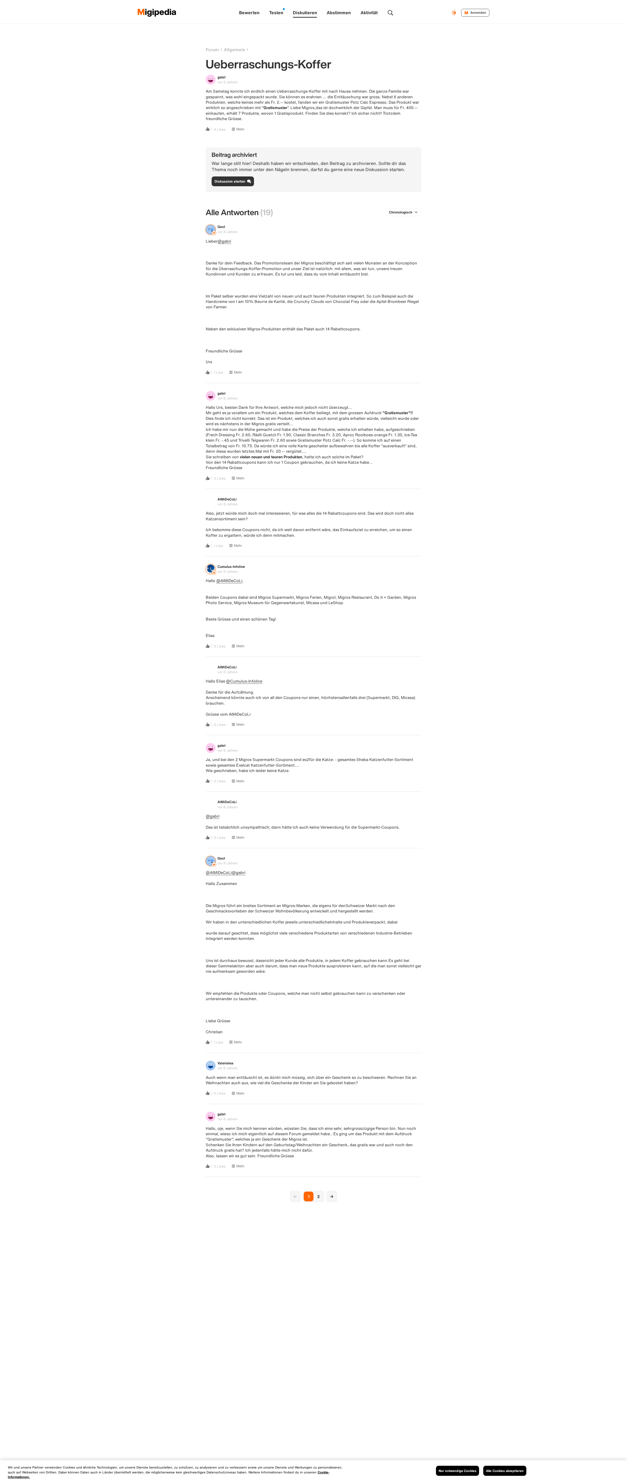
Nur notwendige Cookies (457, 1470)
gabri (221, 77)
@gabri (224, 241)
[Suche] (390, 13)
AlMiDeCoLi (227, 499)
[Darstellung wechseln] (454, 13)
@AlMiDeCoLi (229, 581)
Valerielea (225, 1063)
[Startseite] (157, 13)
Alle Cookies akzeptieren (505, 1470)
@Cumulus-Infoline (244, 681)
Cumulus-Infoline (231, 566)
